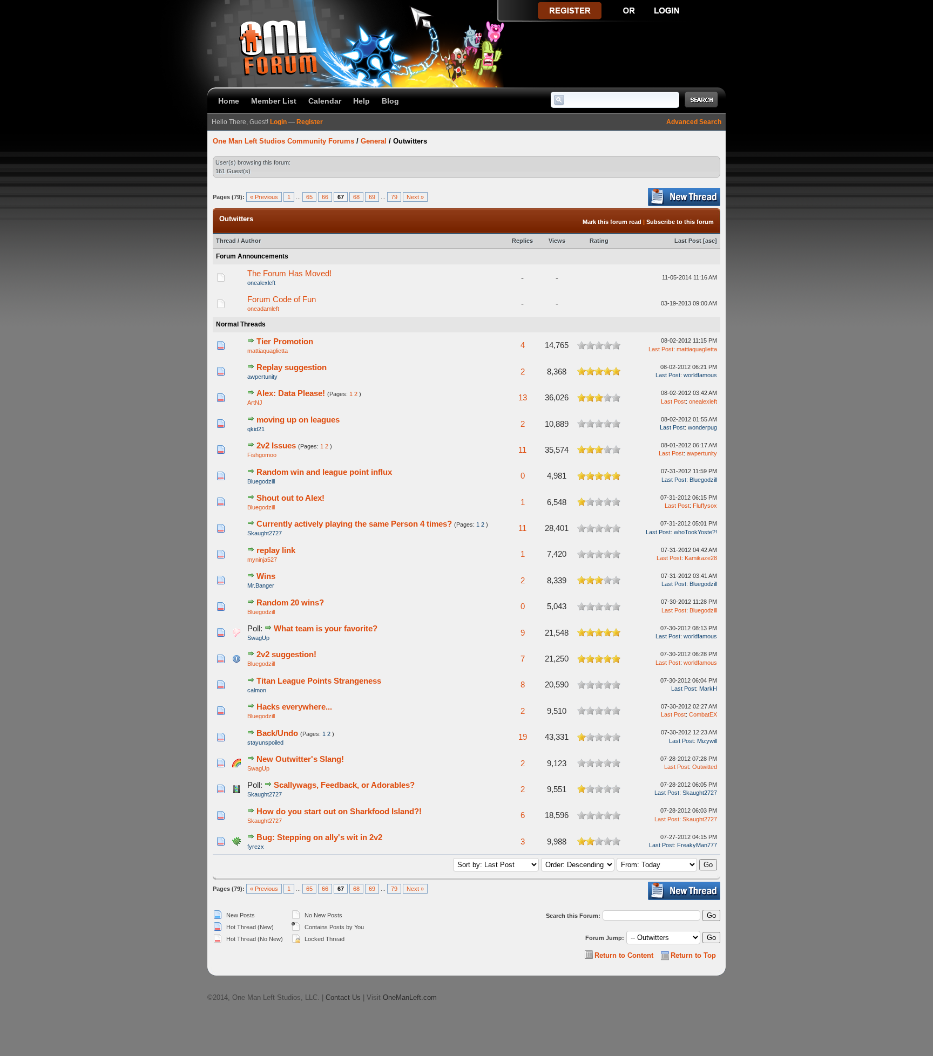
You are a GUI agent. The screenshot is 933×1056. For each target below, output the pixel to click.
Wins (265, 576)
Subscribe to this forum (680, 222)
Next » (415, 197)
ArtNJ (254, 402)
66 (325, 197)
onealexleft (261, 283)
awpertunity (262, 376)
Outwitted (704, 767)
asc (710, 240)
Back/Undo (277, 733)
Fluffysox (705, 505)
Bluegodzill (261, 481)
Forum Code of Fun (281, 299)
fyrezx (255, 846)
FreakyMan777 (697, 845)
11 (522, 449)
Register (309, 122)
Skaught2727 (264, 533)
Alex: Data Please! (290, 393)
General (374, 141)
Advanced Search (693, 122)
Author (251, 240)
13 (522, 397)
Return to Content (623, 955)
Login (278, 122)
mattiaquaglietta (267, 351)
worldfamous (700, 375)
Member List (273, 101)
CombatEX (703, 714)
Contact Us (343, 997)
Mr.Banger (260, 585)
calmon (256, 690)
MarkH (708, 688)
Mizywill (707, 741)
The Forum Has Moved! (289, 273)
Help (361, 101)
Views (557, 240)
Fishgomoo (261, 455)
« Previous (264, 197)
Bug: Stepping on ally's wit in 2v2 (319, 837)
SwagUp (258, 638)
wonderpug (702, 427)
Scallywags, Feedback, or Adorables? (344, 784)
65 (309, 197)
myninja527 (262, 559)
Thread (226, 240)
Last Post (687, 240)
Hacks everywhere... (294, 706)
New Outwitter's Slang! (300, 759)
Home (228, 101)
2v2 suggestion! (286, 654)
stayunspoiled (265, 742)
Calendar (324, 101)
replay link (275, 550)
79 (394, 197)
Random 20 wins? (290, 602)
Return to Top (693, 955)
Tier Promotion (284, 341)
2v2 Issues (276, 445)
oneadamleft (263, 308)
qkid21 (256, 429)
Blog (390, 101)
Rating (599, 240)
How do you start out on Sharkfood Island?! (339, 811)
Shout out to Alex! (290, 497)
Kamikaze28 (701, 558)
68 (356, 197)
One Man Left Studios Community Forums (283, 141)
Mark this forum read (612, 222)
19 (522, 736)
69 (372, 197)
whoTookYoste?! (695, 532)
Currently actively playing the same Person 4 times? (354, 523)
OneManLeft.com (410, 997)
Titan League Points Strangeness (318, 680)
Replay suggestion (291, 367)
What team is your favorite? (325, 628)
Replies (522, 240)
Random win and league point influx (324, 471)
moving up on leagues (298, 419)
